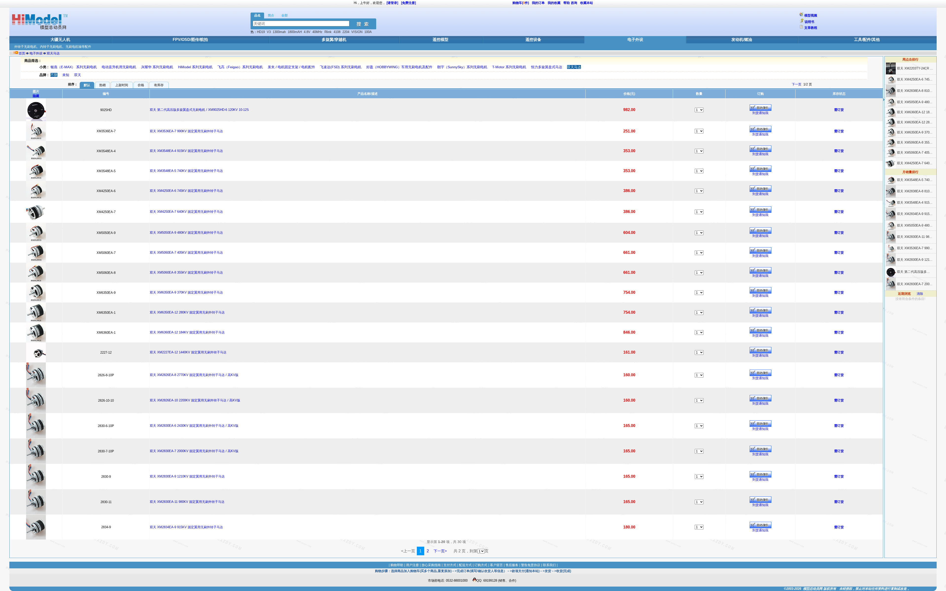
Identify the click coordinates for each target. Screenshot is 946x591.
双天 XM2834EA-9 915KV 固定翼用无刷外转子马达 (186, 527)
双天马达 (53, 53)
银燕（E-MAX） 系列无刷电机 (74, 67)
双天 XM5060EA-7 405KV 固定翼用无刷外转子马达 (186, 252)
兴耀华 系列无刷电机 (157, 67)
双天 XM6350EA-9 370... (914, 132)
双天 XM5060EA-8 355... (914, 142)
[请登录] (392, 3)
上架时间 (121, 85)
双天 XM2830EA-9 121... (914, 260)
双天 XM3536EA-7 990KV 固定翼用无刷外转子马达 (186, 131)
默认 (87, 85)
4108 (337, 32)
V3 (269, 32)
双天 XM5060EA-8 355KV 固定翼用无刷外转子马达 (186, 272)
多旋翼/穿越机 (334, 39)
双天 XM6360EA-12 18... (914, 112)
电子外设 (635, 39)
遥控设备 (533, 39)
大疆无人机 (60, 39)
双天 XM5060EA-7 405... (914, 152)
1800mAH (295, 32)
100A (368, 32)
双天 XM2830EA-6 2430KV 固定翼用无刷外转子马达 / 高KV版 (194, 425)
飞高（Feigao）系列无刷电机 (240, 67)
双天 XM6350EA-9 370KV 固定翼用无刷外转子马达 (186, 292)
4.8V (307, 32)
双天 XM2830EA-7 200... (914, 284)
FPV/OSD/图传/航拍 (190, 39)
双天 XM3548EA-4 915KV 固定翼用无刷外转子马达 (186, 151)
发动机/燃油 (741, 39)
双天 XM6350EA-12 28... (914, 122)
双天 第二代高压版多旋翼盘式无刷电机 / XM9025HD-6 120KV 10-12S (199, 110)
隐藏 (36, 96)
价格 (141, 85)
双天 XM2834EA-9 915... (914, 214)
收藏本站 (586, 3)
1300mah (279, 32)
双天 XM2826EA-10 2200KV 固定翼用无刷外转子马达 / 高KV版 (195, 400)
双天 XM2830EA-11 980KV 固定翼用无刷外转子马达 (187, 502)
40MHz (317, 32)
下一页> (440, 551)
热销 (102, 85)
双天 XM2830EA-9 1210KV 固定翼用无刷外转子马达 (187, 476)
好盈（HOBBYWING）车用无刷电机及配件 (399, 67)
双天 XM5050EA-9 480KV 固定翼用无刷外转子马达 (186, 232)
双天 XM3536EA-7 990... (914, 248)
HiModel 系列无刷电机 (195, 67)
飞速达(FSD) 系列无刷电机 (340, 67)
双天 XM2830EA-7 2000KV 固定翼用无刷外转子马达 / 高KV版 (194, 451)
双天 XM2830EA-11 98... (914, 237)
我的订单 (538, 3)
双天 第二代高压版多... (913, 272)
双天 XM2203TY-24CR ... (915, 68)
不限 (54, 75)
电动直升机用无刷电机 (119, 67)
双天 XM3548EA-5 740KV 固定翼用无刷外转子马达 (186, 171)
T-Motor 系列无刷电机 (509, 67)
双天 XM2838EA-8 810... (914, 91)
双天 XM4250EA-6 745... (914, 79)
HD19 (261, 32)
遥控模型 (440, 39)
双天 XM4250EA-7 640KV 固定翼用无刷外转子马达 (186, 211)
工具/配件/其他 (867, 39)
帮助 (566, 3)
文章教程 (810, 28)
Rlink (328, 32)
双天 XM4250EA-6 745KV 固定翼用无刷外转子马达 (186, 191)
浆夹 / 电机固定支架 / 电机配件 (291, 67)
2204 (345, 32)
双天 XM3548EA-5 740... (914, 180)
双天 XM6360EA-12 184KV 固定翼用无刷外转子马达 (187, 332)
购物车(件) (520, 3)
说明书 (809, 22)
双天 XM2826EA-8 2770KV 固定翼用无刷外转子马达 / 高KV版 (194, 375)
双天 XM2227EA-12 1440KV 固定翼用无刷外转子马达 (188, 352)
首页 (22, 53)
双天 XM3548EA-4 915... (914, 202)
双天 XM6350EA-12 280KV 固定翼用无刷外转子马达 (187, 312)
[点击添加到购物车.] (760, 107)
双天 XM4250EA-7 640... (914, 163)
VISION (356, 32)
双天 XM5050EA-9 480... (914, 102)
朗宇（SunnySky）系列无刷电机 (462, 67)
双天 (77, 75)
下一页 (796, 84)
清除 (920, 294)
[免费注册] (408, 3)
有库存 (159, 85)
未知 (65, 75)
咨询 (574, 3)
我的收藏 (554, 3)
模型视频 (810, 15)
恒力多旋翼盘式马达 (546, 67)
